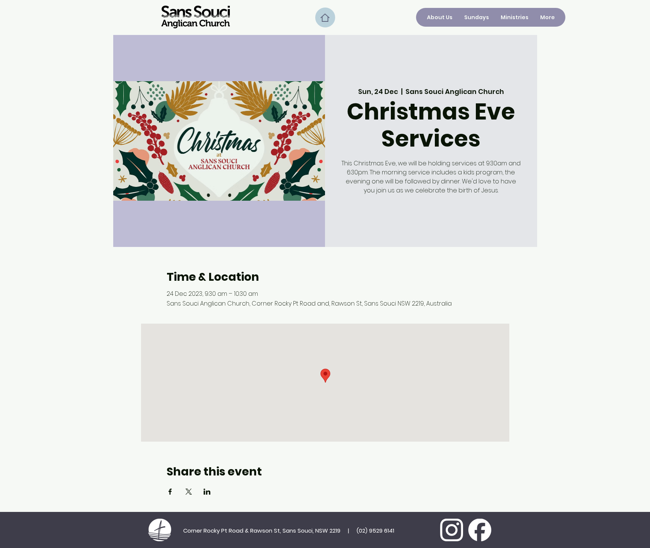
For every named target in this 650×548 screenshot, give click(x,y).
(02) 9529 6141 (375, 530)
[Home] (325, 17)
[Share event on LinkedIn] (207, 492)
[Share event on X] (188, 492)
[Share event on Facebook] (170, 492)
